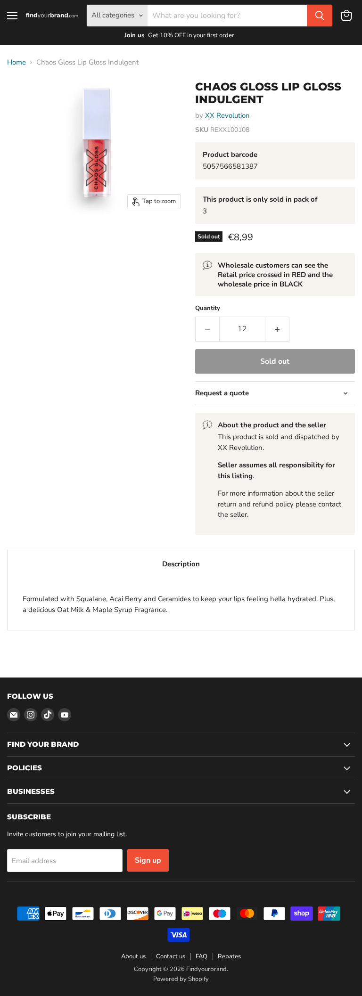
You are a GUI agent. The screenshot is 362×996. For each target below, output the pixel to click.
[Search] (319, 15)
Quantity (207, 308)
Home (16, 62)
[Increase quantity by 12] (277, 329)
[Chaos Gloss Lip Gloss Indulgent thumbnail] (21, 96)
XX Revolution (227, 115)
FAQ (201, 956)
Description (181, 564)
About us (133, 956)
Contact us (170, 956)
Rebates (229, 956)
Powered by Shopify (181, 979)
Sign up (148, 860)
